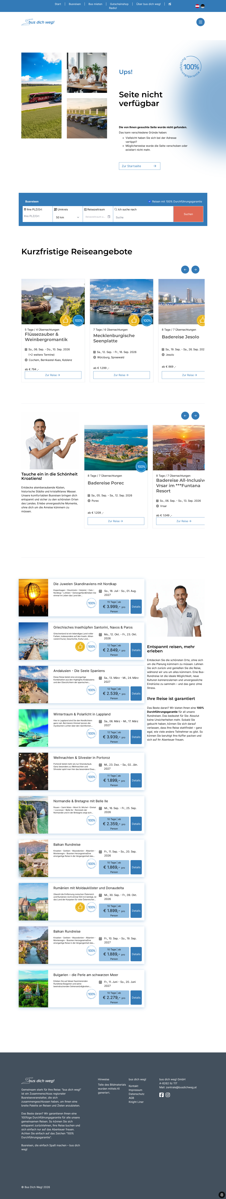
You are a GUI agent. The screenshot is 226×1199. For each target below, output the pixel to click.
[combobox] (38, 216)
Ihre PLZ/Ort (34, 209)
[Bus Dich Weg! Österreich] (197, 6)
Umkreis (62, 209)
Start (58, 4)
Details (136, 606)
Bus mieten (96, 4)
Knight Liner (136, 1102)
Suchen (188, 214)
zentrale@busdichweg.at (181, 1087)
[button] (185, 270)
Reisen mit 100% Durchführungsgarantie (177, 201)
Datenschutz (136, 1094)
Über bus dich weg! (148, 4)
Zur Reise (51, 375)
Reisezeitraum (96, 209)
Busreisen (75, 4)
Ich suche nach (126, 209)
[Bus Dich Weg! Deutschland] (203, 6)
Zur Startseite (131, 166)
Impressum (135, 1090)
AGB (131, 1098)
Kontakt (133, 1086)
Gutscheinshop (119, 4)
